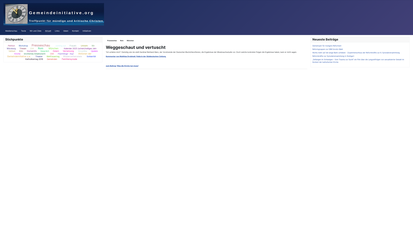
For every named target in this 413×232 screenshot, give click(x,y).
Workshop (23, 46)
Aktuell (48, 31)
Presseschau (41, 45)
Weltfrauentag (53, 56)
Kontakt (75, 31)
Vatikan (12, 51)
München (53, 48)
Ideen (65, 31)
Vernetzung (68, 51)
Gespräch (44, 51)
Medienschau (11, 31)
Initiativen (87, 31)
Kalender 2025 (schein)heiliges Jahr (80, 48)
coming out (61, 46)
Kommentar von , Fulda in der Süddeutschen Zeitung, (136, 56)
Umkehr (84, 46)
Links (57, 31)
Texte (23, 31)
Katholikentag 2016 (34, 59)
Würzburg (11, 48)
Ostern (56, 51)
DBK (52, 54)
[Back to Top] (409, 228)
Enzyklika (82, 51)
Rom (40, 48)
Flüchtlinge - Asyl (66, 54)
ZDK (32, 48)
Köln (21, 51)
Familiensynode (69, 59)
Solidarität (91, 56)
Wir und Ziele (35, 31)
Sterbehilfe (32, 51)
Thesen (23, 48)
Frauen (73, 45)
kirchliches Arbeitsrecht (34, 54)
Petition (11, 46)
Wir (93, 46)
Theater (39, 56)
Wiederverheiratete (72, 56)
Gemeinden (52, 59)
